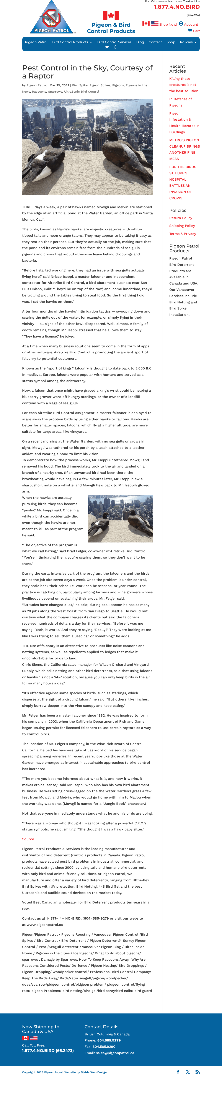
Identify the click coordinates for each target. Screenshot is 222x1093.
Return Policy (180, 218)
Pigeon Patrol (36, 42)
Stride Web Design (94, 1072)
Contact (155, 42)
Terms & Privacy (182, 234)
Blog (140, 42)
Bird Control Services (114, 42)
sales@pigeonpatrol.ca (115, 1053)
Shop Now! (168, 24)
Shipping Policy (182, 226)
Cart (196, 31)
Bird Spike (80, 85)
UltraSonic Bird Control (81, 91)
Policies (186, 42)
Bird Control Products (70, 42)
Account (191, 24)
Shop (171, 42)
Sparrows (55, 91)
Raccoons (39, 91)
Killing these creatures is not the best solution (183, 85)
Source (28, 839)
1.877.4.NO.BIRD (177, 6)
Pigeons (118, 85)
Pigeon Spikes (100, 85)
